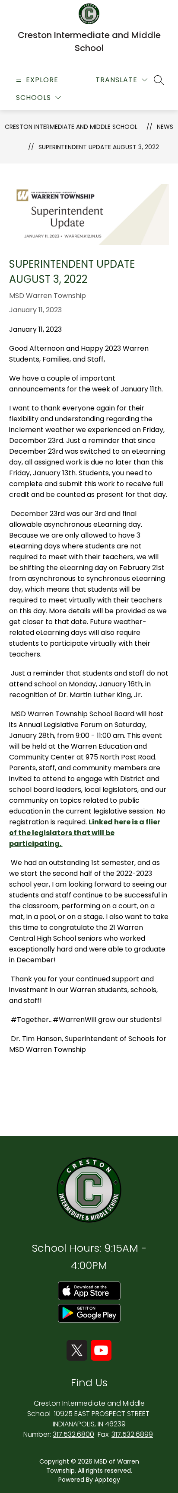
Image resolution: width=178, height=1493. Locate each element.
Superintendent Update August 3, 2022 (98, 147)
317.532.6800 (73, 1434)
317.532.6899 (132, 1434)
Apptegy (107, 1479)
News (165, 126)
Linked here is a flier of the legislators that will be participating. (84, 833)
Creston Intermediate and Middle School (71, 126)
